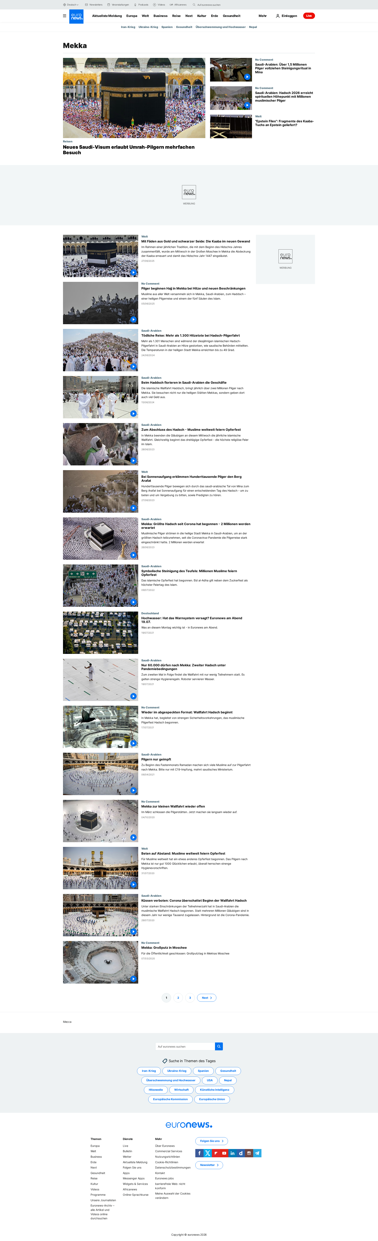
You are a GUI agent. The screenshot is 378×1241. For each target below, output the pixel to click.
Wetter (127, 1156)
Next (189, 16)
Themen (96, 1139)
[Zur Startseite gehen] (76, 16)
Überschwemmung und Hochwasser (221, 27)
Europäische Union (212, 1099)
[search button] (194, 5)
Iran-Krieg (128, 27)
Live (309, 15)
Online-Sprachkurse (135, 1194)
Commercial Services (168, 1151)
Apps (126, 1173)
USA (210, 1080)
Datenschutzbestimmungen (173, 1167)
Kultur (201, 16)
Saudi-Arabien (151, 330)
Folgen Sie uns (132, 1167)
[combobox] (214, 5)
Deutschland (150, 613)
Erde (214, 16)
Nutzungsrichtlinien (167, 1156)
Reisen (67, 141)
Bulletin (127, 1151)
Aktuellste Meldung (107, 16)
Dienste (128, 1139)
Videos (95, 1189)
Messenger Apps (134, 1178)
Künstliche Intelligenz (214, 1089)
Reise (176, 16)
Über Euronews (165, 1145)
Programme (98, 1194)
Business (160, 16)
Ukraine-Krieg (148, 27)
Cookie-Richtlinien (166, 1162)
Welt (145, 16)
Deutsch (71, 4)
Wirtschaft (181, 1089)
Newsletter (207, 1165)
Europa (131, 16)
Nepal (253, 27)
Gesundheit (231, 16)
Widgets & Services (135, 1183)
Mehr (158, 1139)
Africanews (130, 1189)
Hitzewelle (156, 1089)
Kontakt (160, 1173)
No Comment (264, 59)
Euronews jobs (164, 1178)
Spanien (167, 27)
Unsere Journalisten (103, 1200)
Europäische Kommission (170, 1099)
